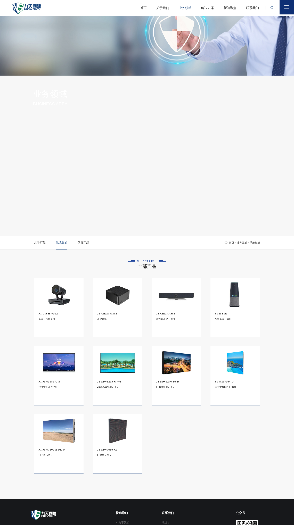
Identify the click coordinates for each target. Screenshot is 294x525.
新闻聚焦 (230, 8)
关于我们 (162, 8)
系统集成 (61, 242)
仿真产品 (83, 242)
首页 (143, 8)
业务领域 (185, 8)
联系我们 (252, 8)
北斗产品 (40, 242)
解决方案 (207, 8)
